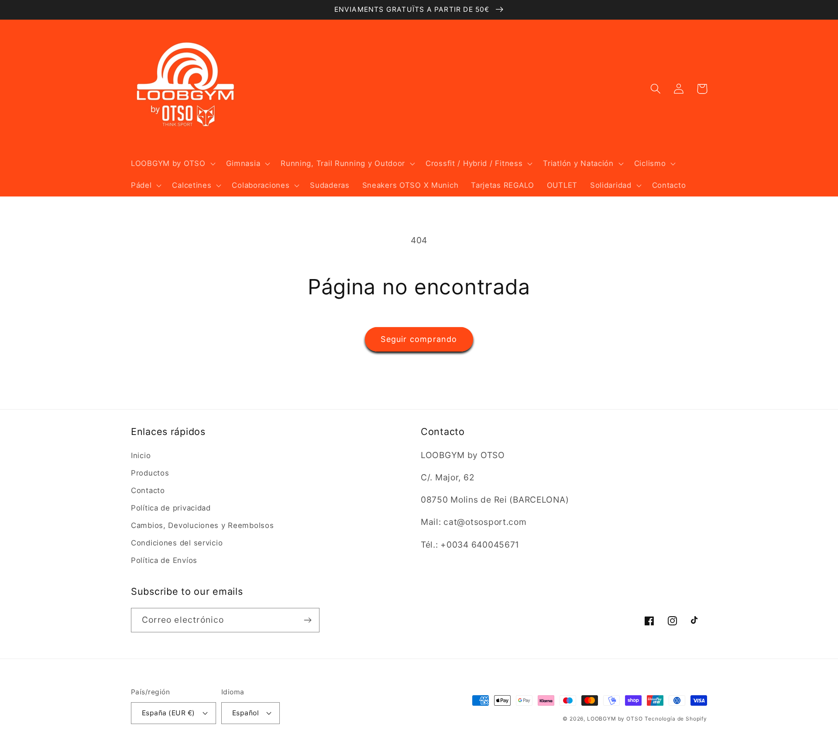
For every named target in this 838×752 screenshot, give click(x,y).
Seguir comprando (419, 339)
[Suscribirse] (307, 620)
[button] (172, 164)
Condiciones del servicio (177, 542)
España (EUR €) (168, 713)
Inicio (141, 455)
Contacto (148, 490)
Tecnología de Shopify (676, 718)
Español (245, 713)
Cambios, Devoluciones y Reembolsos (202, 525)
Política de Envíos (164, 560)
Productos (150, 473)
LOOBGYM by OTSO (615, 718)
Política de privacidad (171, 508)
